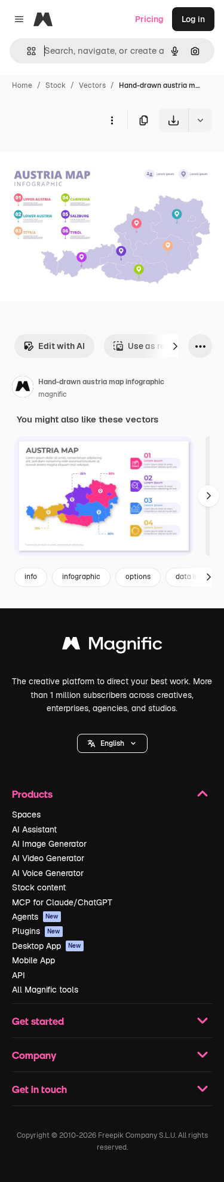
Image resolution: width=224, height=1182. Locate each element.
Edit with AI (61, 346)
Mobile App (33, 960)
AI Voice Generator (48, 873)
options (138, 576)
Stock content (39, 887)
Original (76, 160)
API (18, 975)
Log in (193, 19)
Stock (55, 85)
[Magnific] (112, 646)
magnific (52, 394)
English (112, 743)
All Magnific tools (45, 989)
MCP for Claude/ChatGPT (62, 902)
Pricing (149, 19)
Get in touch (39, 1089)
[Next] (175, 346)
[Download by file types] (200, 120)
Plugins (36, 931)
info (30, 576)
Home (22, 85)
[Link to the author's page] (22, 388)
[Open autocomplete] (26, 51)
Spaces (26, 814)
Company (34, 1055)
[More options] (112, 120)
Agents (35, 916)
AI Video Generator (48, 858)
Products (32, 794)
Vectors (92, 85)
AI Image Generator (49, 843)
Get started (38, 1021)
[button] (112, 743)
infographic (81, 576)
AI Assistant (34, 829)
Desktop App (46, 946)
